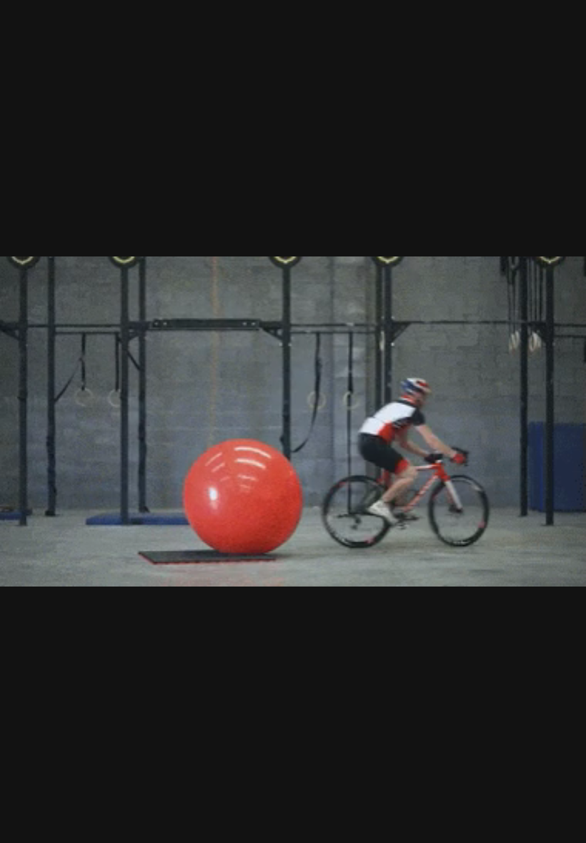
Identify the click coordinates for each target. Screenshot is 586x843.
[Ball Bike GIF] (293, 421)
